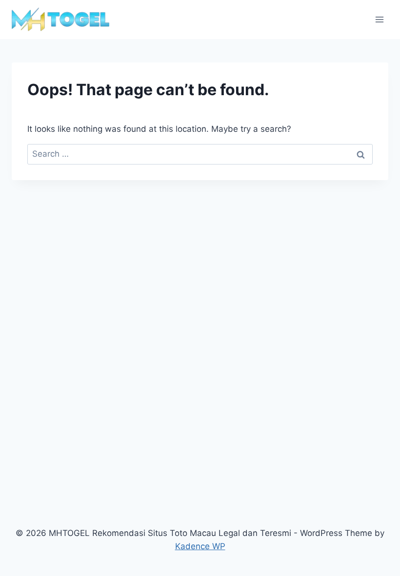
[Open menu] (379, 19)
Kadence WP (200, 546)
